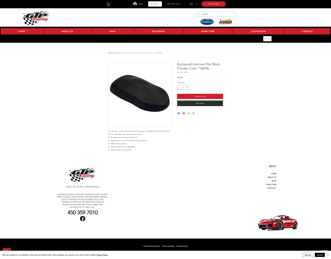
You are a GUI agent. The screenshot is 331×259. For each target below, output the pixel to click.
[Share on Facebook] (178, 113)
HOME (273, 173)
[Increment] (187, 87)
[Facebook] (82, 218)
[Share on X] (193, 113)
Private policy (182, 246)
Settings (307, 255)
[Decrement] (179, 87)
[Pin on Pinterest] (183, 113)
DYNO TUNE (271, 184)
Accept (320, 255)
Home (111, 53)
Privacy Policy (102, 255)
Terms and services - (152, 246)
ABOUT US (272, 177)
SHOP (274, 181)
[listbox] (155, 4)
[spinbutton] (183, 87)
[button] (108, 4)
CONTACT (271, 188)
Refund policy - (169, 246)
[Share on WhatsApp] (188, 113)
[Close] (327, 255)
